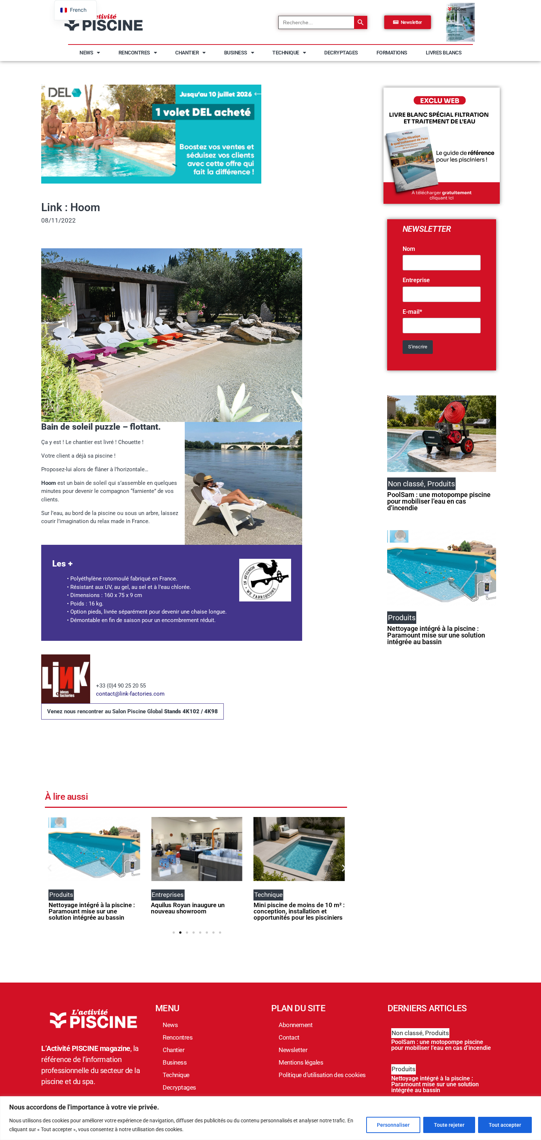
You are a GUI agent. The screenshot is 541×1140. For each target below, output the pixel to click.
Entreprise (416, 280)
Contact (289, 1037)
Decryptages (341, 53)
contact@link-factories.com (130, 693)
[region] (270, 1118)
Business (235, 53)
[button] (49, 868)
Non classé (407, 1033)
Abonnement (295, 1025)
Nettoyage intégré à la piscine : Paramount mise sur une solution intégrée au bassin (92, 911)
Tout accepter (505, 1125)
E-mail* (412, 312)
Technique (285, 53)
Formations (391, 53)
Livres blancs (444, 53)
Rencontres (134, 53)
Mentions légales (301, 1062)
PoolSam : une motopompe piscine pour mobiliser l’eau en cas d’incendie (439, 501)
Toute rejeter (449, 1125)
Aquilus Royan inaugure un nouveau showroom (188, 908)
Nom (409, 249)
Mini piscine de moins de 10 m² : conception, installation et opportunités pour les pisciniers (299, 911)
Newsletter (293, 1050)
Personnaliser (393, 1125)
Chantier (187, 53)
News (86, 53)
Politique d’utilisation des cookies (322, 1075)
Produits (437, 1033)
